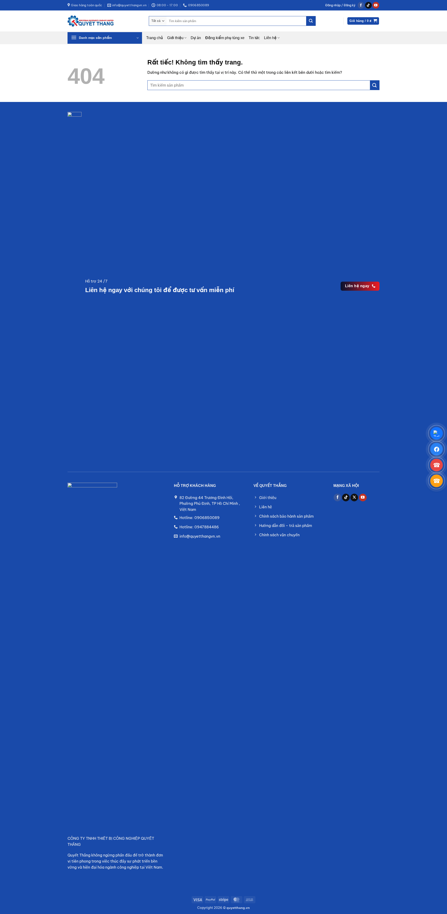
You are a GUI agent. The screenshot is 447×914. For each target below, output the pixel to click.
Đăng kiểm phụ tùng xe (224, 38)
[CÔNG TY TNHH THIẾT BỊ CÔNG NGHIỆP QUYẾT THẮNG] (91, 21)
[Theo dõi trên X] (354, 498)
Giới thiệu (175, 38)
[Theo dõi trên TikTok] (368, 5)
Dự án (196, 38)
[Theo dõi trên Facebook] (361, 5)
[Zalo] (436, 433)
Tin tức (254, 38)
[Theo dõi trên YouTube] (375, 5)
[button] (340, 5)
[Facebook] (436, 449)
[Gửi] (310, 21)
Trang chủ (154, 38)
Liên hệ (270, 38)
